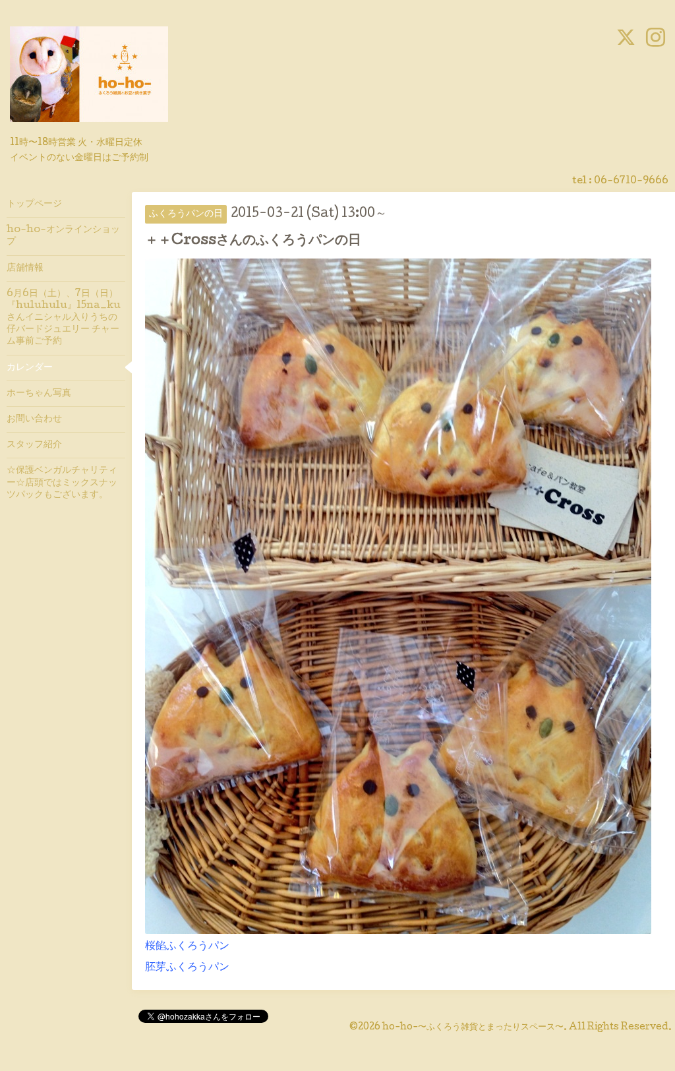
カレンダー (30, 368)
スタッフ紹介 (34, 445)
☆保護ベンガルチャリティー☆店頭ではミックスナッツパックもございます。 (62, 483)
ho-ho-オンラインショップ (63, 236)
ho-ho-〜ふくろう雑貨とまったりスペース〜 (473, 1027)
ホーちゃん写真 (39, 393)
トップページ (34, 204)
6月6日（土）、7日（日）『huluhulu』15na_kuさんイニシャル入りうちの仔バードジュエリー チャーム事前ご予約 (64, 318)
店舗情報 (25, 268)
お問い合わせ (34, 419)
